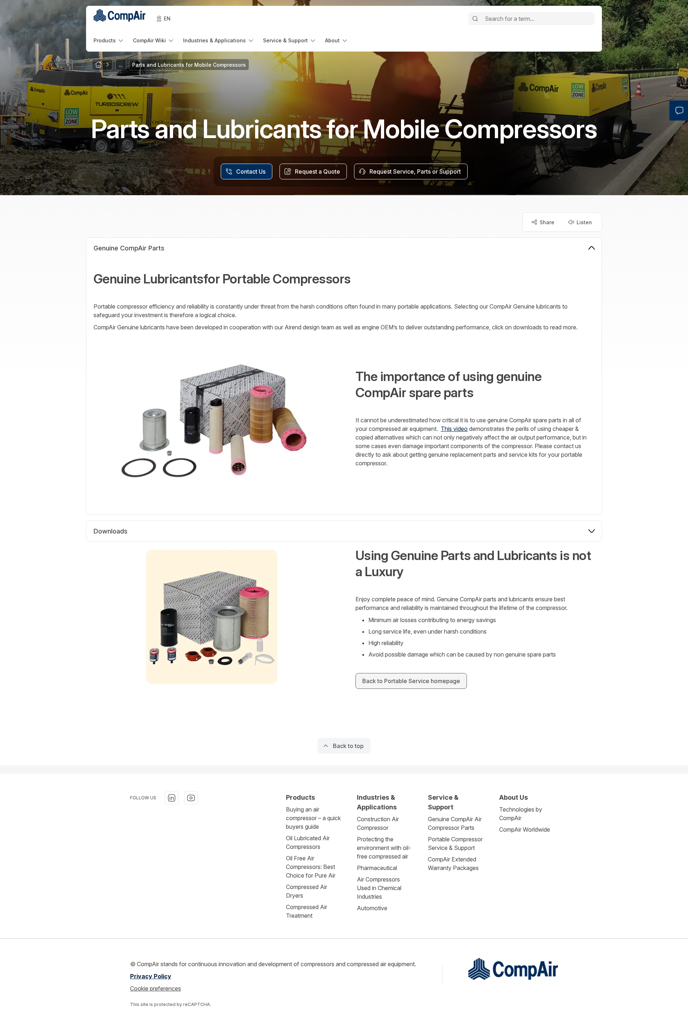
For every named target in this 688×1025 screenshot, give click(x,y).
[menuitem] (109, 40)
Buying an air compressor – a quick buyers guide (313, 818)
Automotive (372, 908)
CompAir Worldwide (524, 829)
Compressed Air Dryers (306, 891)
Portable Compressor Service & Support (455, 843)
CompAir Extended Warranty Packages (453, 863)
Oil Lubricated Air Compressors (308, 842)
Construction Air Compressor (378, 823)
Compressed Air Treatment (306, 911)
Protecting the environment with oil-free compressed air (384, 848)
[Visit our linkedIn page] (171, 798)
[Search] (475, 18)
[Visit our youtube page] (191, 798)
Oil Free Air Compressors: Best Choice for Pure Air (310, 867)
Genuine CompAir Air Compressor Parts (455, 823)
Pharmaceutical (377, 867)
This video (454, 428)
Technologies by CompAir (520, 814)
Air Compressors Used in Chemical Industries (379, 888)
